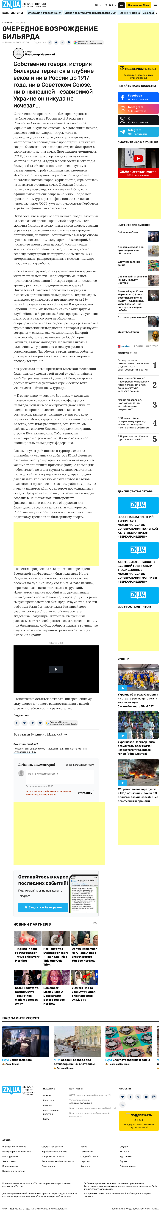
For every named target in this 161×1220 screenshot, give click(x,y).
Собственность (128, 1166)
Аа (121, 5)
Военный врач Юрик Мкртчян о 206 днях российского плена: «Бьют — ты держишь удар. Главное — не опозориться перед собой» (131, 301)
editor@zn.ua (76, 1116)
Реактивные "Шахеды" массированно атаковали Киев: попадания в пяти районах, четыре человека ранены (133, 385)
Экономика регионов (13, 1171)
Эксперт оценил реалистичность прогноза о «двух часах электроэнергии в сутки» (134, 365)
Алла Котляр (12, 1064)
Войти (112, 5)
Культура (85, 1166)
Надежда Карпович (119, 1064)
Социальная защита (52, 1146)
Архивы (47, 1095)
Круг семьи (126, 1156)
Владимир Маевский (40, 54)
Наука (83, 1146)
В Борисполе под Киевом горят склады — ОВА (133, 438)
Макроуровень (10, 1156)
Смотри (124, 658)
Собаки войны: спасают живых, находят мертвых (132, 279)
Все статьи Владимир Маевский (38, 734)
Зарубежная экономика (54, 1151)
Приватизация (10, 1166)
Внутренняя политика (14, 1146)
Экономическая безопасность (58, 1161)
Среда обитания (89, 1156)
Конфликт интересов (53, 1156)
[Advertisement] (56, 544)
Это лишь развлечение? (132, 317)
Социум (124, 1146)
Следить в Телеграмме (46, 907)
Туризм (124, 1161)
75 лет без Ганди (128, 332)
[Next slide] (156, 12)
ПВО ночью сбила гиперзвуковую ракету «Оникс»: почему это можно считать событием (133, 423)
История (124, 1151)
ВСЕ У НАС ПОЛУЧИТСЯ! (134, 607)
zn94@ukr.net (109, 1108)
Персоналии (48, 1166)
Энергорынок (9, 1161)
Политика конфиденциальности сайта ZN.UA (135, 1209)
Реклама (48, 1105)
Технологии (86, 1151)
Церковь (84, 1161)
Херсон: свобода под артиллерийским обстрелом (131, 250)
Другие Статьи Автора (135, 491)
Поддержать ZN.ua (138, 5)
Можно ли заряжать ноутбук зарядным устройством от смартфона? (130, 404)
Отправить (85, 793)
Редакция (48, 1100)
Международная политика (16, 1151)
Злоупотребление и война (130, 263)
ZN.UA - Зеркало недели (138, 171)
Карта (46, 1119)
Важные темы (12, 13)
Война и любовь (128, 232)
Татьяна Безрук (65, 1068)
